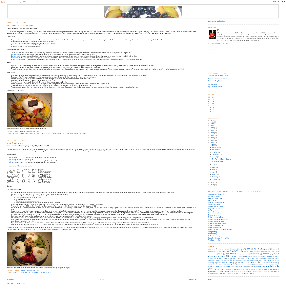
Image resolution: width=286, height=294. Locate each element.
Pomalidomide (15, 58)
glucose (218, 258)
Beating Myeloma (214, 196)
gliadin (212, 258)
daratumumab (254, 254)
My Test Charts (14, 161)
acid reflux (211, 249)
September (216, 154)
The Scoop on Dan (214, 240)
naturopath (274, 262)
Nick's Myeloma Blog (215, 227)
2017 (212, 125)
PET (232, 266)
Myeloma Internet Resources (217, 79)
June (214, 167)
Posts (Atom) (20, 283)
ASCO (248, 249)
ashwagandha (264, 249)
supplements (257, 271)
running (221, 271)
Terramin (265, 271)
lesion (236, 260)
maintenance (269, 260)
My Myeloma (13, 157)
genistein (270, 256)
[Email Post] (38, 131)
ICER (247, 258)
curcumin (229, 254)
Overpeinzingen (213, 232)
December (215, 147)
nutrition (257, 264)
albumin (234, 249)
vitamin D (237, 273)
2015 (212, 130)
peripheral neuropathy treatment (38, 133)
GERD (277, 256)
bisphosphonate (212, 251)
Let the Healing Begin (215, 213)
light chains (243, 260)
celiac (245, 251)
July (214, 164)
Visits (210, 279)
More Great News (15, 143)
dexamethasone (19, 133)
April (214, 172)
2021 (212, 120)
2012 (209, 101)
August (214, 157)
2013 (209, 99)
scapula (228, 271)
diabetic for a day (236, 256)
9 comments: (31, 131)
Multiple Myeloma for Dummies (218, 219)
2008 (209, 109)
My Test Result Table (16, 162)
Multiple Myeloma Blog (215, 217)
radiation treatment (256, 269)
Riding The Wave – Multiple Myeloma (220, 229)
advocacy (226, 249)
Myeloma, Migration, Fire (216, 225)
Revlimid (66, 133)
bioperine (274, 249)
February (215, 177)
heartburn (241, 258)
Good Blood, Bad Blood (215, 207)
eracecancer (262, 256)
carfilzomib (222, 251)
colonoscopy (257, 251)
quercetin (237, 269)
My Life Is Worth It (243, 262)
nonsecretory (249, 264)
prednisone (228, 269)
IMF (257, 258)
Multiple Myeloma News (216, 221)
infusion (274, 258)
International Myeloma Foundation (21, 32)
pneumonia (257, 266)
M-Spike (259, 260)
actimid (219, 249)
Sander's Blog (212, 234)
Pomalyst (217, 269)
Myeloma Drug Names (215, 81)
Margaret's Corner (214, 215)
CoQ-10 (274, 251)
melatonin (224, 262)
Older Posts (193, 279)
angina (241, 249)
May (214, 169)
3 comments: (31, 270)
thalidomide (74, 133)
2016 (212, 128)
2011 (209, 103)
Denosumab (15, 56)
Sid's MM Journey (214, 236)
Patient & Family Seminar (44, 32)
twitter (216, 273)
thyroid (210, 273)
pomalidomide (57, 133)
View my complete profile (218, 43)
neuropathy (36, 272)
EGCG (255, 256)
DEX (275, 254)
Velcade (83, 133)
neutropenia (221, 264)
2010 (209, 105)
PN (251, 266)
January (215, 179)
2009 (209, 107)
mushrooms (232, 262)
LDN (230, 260)
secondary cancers (239, 271)
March (214, 174)
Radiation (245, 269)
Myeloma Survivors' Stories (217, 223)
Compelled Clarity (214, 204)
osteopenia (273, 264)
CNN (250, 251)
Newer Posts (11, 279)
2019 (212, 123)
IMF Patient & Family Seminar (20, 25)
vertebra (230, 273)
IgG (253, 258)
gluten (225, 258)
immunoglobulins (265, 258)
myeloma (253, 262)
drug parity (247, 256)
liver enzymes (251, 260)
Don (221, 30)
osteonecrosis (264, 264)
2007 (209, 112)
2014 (209, 97)
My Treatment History (16, 159)
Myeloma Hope (143, 9)
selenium (248, 271)
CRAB (220, 254)
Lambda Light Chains (221, 260)
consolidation (266, 251)
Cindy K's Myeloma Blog (216, 202)
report (265, 269)
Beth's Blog (212, 200)
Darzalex (266, 254)
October (215, 152)
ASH (255, 249)
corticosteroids (212, 254)
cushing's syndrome (242, 254)
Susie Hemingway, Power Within (218, 238)
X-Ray (252, 273)
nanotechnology (264, 262)
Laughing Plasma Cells (215, 211)
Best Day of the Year (215, 198)
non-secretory (240, 264)
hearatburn (233, 258)
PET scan (239, 266)
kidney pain (211, 260)
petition (246, 266)
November (215, 149)
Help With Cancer (214, 209)
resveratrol (273, 269)
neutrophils (230, 264)
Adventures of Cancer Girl (216, 194)
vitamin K (245, 273)
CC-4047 (15, 272)
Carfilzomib (15, 54)
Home (102, 279)
